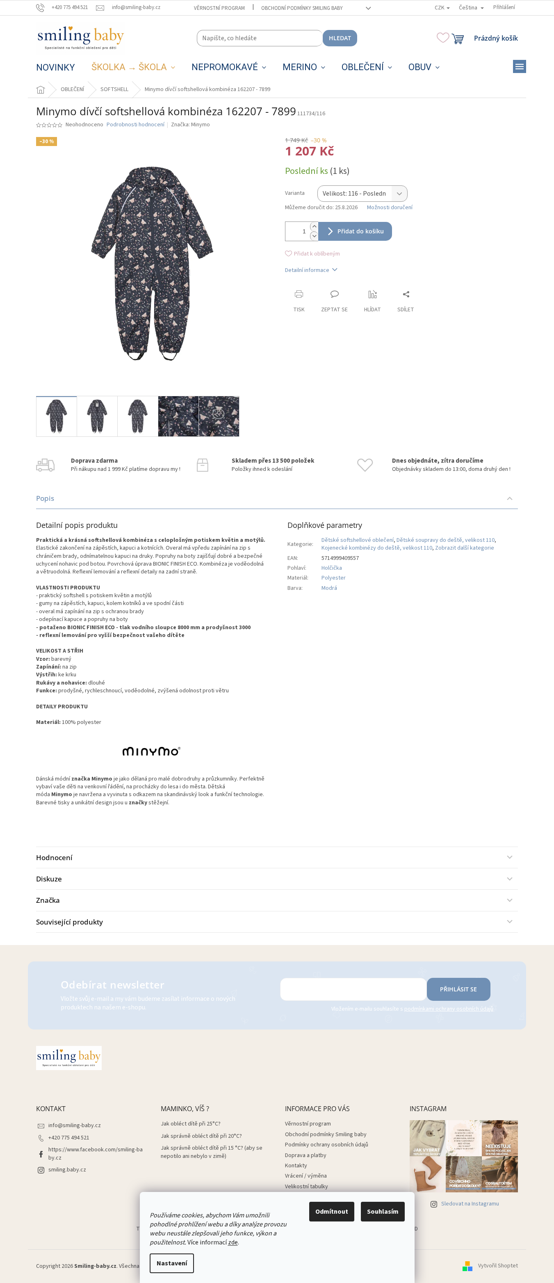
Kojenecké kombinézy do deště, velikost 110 (376, 548)
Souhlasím (383, 1211)
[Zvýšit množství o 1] (314, 226)
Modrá (329, 588)
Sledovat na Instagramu (470, 1204)
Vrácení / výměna (306, 1176)
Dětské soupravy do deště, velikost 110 (446, 540)
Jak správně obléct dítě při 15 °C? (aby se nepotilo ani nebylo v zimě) (211, 1152)
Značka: (190, 125)
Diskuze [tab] (49, 878)
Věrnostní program (219, 8)
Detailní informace (307, 270)
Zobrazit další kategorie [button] (464, 548)
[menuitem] (55, 67)
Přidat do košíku (360, 231)
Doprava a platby (305, 1155)
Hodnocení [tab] (54, 857)
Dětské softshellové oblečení (357, 540)
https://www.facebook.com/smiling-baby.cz (95, 1154)
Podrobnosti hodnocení (135, 125)
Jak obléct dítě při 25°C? (191, 1124)
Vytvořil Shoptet (498, 1266)
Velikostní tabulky (306, 1187)
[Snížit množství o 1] (314, 236)
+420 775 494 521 (68, 1138)
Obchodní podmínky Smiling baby (302, 8)
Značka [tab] (48, 900)
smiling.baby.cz (67, 1170)
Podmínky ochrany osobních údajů (326, 1145)
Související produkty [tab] (69, 922)
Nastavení (172, 1263)
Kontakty (296, 1166)
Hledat (340, 38)
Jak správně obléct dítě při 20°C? (201, 1136)
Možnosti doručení (390, 208)
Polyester (333, 578)
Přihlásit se (458, 989)
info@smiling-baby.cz (74, 1125)
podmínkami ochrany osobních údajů (448, 1009)
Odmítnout (331, 1211)
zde (233, 1242)
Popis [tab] (45, 498)
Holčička (331, 568)
